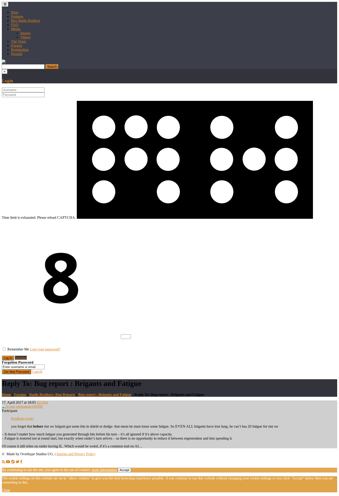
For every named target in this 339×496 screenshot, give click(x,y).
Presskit (16, 54)
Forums (16, 45)
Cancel (37, 371)
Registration (20, 50)
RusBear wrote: (22, 418)
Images (25, 33)
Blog (14, 12)
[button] (4, 62)
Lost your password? (45, 349)
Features (17, 16)
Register (21, 358)
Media (15, 29)
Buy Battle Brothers (25, 21)
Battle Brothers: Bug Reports (52, 395)
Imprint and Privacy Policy (75, 454)
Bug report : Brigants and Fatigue (104, 395)
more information (104, 470)
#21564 (42, 402)
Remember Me (18, 349)
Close (6, 490)
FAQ (14, 25)
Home (6, 395)
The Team (18, 41)
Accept (124, 470)
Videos (25, 37)
